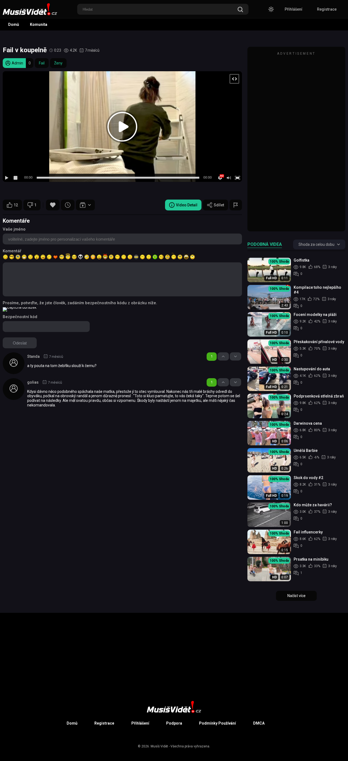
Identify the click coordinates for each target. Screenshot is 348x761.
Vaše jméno (14, 229)
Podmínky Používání (217, 723)
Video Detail (186, 205)
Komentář (12, 251)
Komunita (38, 24)
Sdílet (219, 205)
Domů (13, 24)
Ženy (58, 63)
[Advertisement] (296, 141)
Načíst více (296, 596)
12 (16, 205)
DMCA (259, 723)
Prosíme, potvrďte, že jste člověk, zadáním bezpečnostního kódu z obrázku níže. (80, 302)
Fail (42, 63)
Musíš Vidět (159, 746)
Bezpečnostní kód (20, 316)
